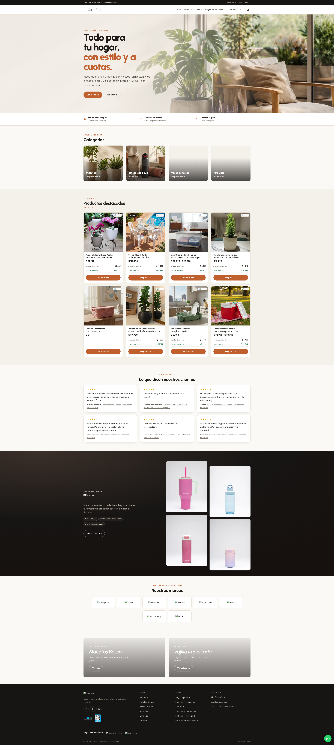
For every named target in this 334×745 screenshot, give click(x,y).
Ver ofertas (112, 95)
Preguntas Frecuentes (214, 9)
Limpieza (144, 716)
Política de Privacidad (185, 716)
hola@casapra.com (219, 702)
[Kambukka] (154, 602)
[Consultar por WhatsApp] (328, 738)
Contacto (232, 9)
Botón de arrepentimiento (186, 720)
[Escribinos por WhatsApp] (224, 697)
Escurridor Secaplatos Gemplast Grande (180, 330)
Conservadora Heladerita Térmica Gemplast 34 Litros (225, 330)
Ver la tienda (93, 95)
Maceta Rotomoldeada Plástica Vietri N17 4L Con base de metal (99, 256)
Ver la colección (94, 533)
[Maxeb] (180, 616)
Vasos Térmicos (146, 706)
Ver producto (103, 278)
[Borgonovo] (205, 602)
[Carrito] (247, 9)
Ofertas (198, 9)
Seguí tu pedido (182, 697)
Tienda (187, 9)
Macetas (144, 697)
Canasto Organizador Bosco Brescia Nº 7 (95, 330)
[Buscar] (241, 9)
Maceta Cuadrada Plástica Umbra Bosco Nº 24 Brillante (225, 256)
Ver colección (183, 668)
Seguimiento (231, 2)
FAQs (240, 2)
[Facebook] (92, 708)
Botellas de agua (147, 702)
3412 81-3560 (216, 697)
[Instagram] (86, 708)
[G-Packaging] (154, 616)
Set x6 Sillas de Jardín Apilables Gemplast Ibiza (139, 256)
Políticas (247, 2)
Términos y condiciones (185, 711)
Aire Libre (144, 711)
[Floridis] (231, 602)
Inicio (178, 9)
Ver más (96, 668)
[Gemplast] (103, 602)
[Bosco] (128, 602)
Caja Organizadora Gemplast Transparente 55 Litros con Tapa (185, 256)
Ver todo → (88, 207)
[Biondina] (180, 602)
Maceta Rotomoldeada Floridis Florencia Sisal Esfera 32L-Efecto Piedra (145, 330)
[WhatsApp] (99, 708)
